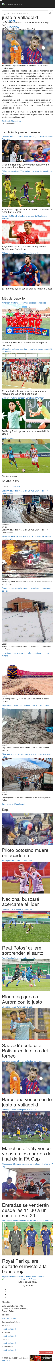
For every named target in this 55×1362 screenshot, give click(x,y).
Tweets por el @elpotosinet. (13, 804)
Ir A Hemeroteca (27, 62)
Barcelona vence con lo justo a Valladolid (19, 1109)
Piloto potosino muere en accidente (17, 860)
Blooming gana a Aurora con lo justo (17, 1006)
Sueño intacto (8, 438)
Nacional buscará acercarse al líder (17, 909)
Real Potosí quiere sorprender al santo (18, 958)
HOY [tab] (6, 486)
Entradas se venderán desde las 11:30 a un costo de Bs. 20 (27, 1220)
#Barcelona (16, 121)
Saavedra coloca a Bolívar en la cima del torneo (22, 1061)
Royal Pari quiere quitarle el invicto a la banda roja (23, 1276)
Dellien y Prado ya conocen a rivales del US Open (23, 397)
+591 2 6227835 (9, 1318)
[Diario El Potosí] (12, 4)
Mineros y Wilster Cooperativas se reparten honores (24, 302)
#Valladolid (6, 121)
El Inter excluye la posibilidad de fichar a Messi (21, 253)
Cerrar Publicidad (45, 1352)
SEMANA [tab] (16, 486)
